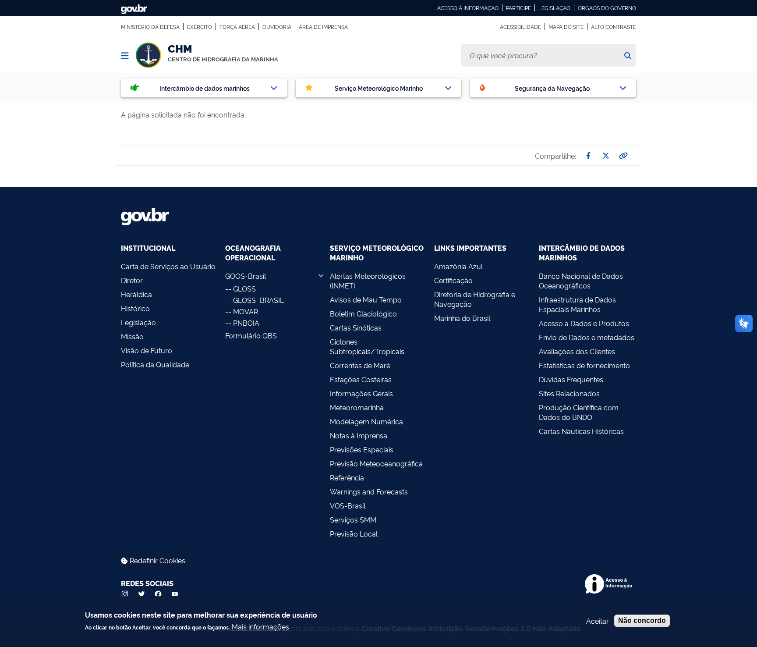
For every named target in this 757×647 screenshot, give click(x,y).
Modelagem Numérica (366, 421)
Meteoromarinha (357, 407)
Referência (347, 477)
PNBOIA (246, 322)
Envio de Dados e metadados (586, 337)
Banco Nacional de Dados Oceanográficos (581, 280)
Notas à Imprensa (358, 435)
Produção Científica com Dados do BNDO (579, 412)
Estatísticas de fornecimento (584, 365)
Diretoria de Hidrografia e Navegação (474, 299)
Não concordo (642, 620)
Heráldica (136, 294)
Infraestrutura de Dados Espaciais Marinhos (577, 304)
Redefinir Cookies (156, 560)
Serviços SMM (353, 519)
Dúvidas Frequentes (571, 379)
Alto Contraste (613, 26)
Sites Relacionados (569, 393)
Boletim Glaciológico (363, 313)
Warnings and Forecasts (369, 491)
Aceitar (597, 621)
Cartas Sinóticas (356, 327)
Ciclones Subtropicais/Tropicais (367, 346)
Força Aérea (237, 26)
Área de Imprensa (323, 26)
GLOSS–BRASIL (258, 300)
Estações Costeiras (361, 379)
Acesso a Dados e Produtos (584, 323)
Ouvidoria (276, 26)
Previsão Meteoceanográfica (376, 463)
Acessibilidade (520, 26)
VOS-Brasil (347, 505)
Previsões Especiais (361, 449)
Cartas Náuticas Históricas (581, 431)
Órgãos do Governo (607, 7)
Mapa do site (566, 26)
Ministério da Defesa (150, 26)
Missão (132, 336)
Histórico (135, 308)
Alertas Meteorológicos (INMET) (368, 280)
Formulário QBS (251, 335)
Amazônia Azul (458, 266)
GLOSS (244, 288)
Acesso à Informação (468, 7)
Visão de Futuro (146, 350)
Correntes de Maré (360, 365)
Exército (199, 26)
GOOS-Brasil (245, 276)
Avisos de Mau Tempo (366, 299)
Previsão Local (354, 533)
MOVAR (245, 311)
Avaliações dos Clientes (577, 351)
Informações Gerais (361, 393)
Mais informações (260, 626)
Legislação (554, 7)
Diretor (132, 280)
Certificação (453, 280)
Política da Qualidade (155, 364)
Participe (518, 7)
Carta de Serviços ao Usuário (168, 266)
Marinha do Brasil (462, 318)
